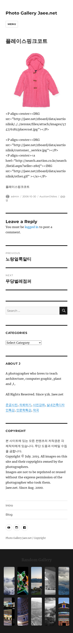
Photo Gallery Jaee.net (31, 13)
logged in (32, 227)
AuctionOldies (48, 196)
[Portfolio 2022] (9, 612)
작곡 (36, 410)
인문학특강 (23, 410)
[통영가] (36, 581)
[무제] (63, 612)
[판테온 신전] (22, 612)
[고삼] (9, 581)
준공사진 (12, 405)
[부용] (22, 581)
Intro (9, 505)
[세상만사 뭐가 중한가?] (63, 581)
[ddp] (50, 581)
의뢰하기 (25, 405)
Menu (12, 24)
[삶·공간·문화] (36, 612)
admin (15, 196)
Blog (9, 514)
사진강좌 (39, 405)
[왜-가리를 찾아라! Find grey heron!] (50, 612)
